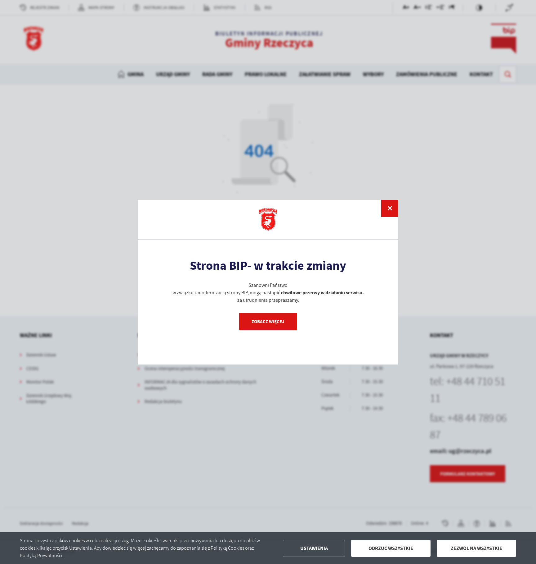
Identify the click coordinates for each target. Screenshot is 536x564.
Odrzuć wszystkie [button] (390, 548)
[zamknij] (389, 208)
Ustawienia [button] (314, 548)
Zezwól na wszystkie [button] (476, 548)
